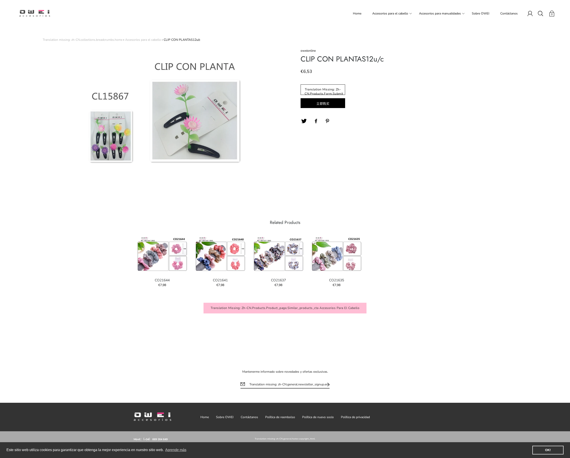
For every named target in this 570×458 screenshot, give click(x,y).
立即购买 (322, 104)
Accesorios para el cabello (390, 13)
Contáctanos (509, 13)
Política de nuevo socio (318, 417)
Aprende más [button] (175, 450)
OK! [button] (548, 450)
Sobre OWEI (480, 13)
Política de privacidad (355, 417)
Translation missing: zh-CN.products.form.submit (324, 91)
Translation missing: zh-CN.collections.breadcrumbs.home (82, 40)
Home (357, 13)
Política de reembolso (280, 417)
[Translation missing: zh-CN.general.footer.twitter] (304, 121)
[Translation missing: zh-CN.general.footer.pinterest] (328, 121)
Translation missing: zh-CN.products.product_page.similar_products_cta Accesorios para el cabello (285, 308)
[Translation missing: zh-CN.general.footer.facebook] (316, 121)
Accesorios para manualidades (440, 13)
